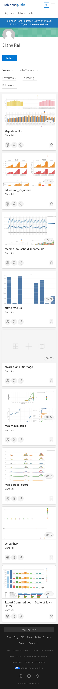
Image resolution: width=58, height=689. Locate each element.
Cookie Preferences (35, 662)
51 (51, 122)
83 (51, 594)
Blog (16, 637)
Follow (10, 57)
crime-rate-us (13, 308)
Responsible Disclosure (36, 656)
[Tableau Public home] (14, 5)
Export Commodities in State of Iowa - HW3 (28, 604)
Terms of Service (21, 650)
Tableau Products (43, 637)
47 (51, 417)
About (29, 637)
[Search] (6, 13)
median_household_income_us (24, 249)
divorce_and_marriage (19, 367)
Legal (7, 650)
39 (51, 299)
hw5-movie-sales (15, 426)
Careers (22, 643)
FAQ (22, 637)
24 (51, 181)
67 (51, 535)
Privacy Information (43, 650)
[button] (21, 676)
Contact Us (34, 643)
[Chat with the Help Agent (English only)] (46, 5)
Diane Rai (9, 135)
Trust (9, 637)
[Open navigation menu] (53, 5)
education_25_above (18, 190)
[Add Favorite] (51, 145)
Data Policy (15, 656)
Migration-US (13, 131)
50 (51, 358)
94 (51, 476)
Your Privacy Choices (32, 668)
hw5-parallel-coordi (17, 484)
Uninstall (17, 662)
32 (51, 240)
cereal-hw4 (12, 543)
